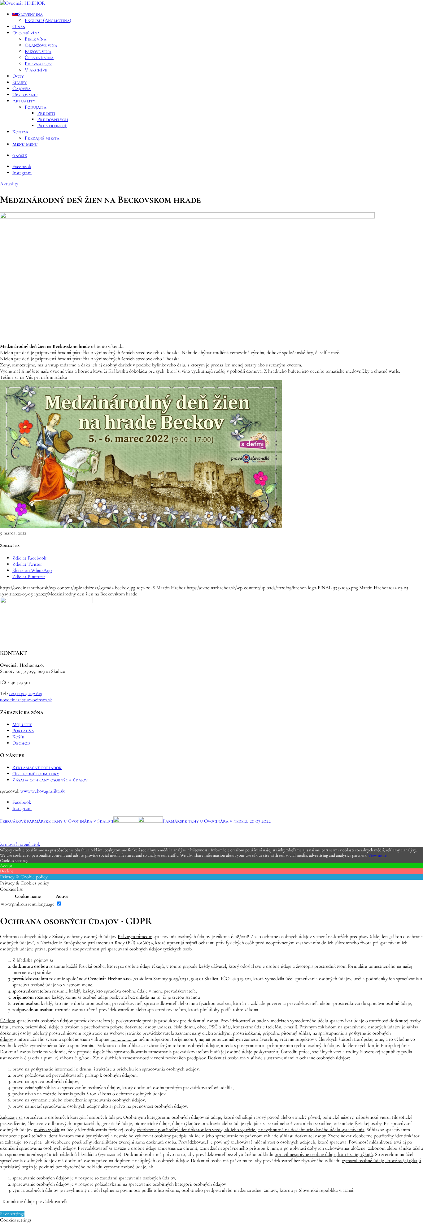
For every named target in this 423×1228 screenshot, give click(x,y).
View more (377, 855)
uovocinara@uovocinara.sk (26, 700)
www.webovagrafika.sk (42, 791)
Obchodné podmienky (35, 774)
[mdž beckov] (187, 217)
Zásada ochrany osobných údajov (50, 780)
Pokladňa (23, 731)
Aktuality (9, 184)
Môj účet (22, 724)
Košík (18, 737)
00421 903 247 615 (25, 693)
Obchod (21, 743)
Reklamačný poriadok (37, 767)
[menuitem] (217, 17)
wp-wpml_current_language (28, 904)
